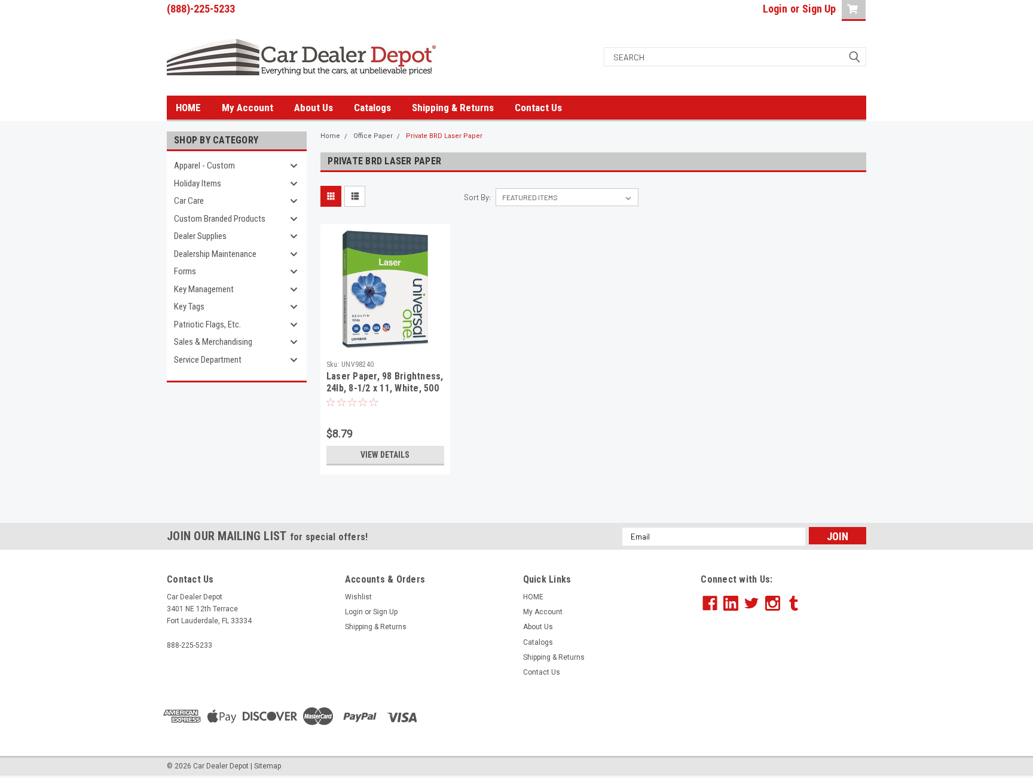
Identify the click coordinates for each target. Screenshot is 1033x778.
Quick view (385, 345)
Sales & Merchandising (213, 341)
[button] (784, 716)
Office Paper (373, 136)
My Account (247, 108)
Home (330, 136)
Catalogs (372, 108)
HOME (188, 108)
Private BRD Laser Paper (444, 136)
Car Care (189, 200)
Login (775, 8)
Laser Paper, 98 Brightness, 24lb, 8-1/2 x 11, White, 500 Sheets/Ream (385, 388)
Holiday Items (197, 183)
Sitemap (267, 766)
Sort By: (477, 197)
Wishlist (358, 597)
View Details (384, 455)
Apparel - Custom (204, 165)
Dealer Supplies (200, 236)
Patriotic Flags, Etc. (207, 324)
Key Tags (189, 306)
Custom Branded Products (219, 218)
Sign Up (819, 8)
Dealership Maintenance (215, 254)
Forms (185, 271)
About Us (313, 108)
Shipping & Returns (453, 108)
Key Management (204, 289)
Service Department (208, 359)
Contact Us (538, 108)
